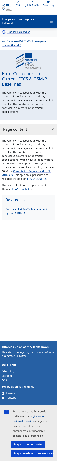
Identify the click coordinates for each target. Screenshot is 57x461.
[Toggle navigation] (51, 21)
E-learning (8, 371)
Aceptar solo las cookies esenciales (33, 453)
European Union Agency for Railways (20, 21)
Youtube (11, 397)
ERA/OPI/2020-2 (21, 189)
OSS (4, 380)
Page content (15, 129)
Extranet (7, 376)
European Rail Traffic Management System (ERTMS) (26, 211)
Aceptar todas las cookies (28, 444)
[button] (4, 32)
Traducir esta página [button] (18, 32)
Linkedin (11, 393)
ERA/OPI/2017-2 (36, 179)
